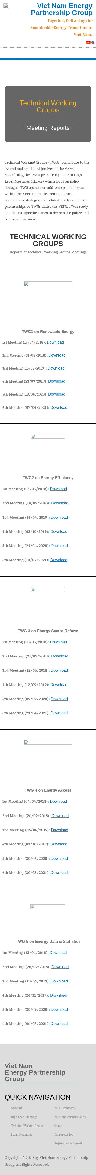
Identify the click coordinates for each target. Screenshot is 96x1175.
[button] (90, 51)
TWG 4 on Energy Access (48, 790)
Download (55, 342)
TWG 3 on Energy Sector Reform (48, 631)
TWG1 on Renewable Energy (48, 331)
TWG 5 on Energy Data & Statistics (48, 941)
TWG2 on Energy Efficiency (48, 478)
